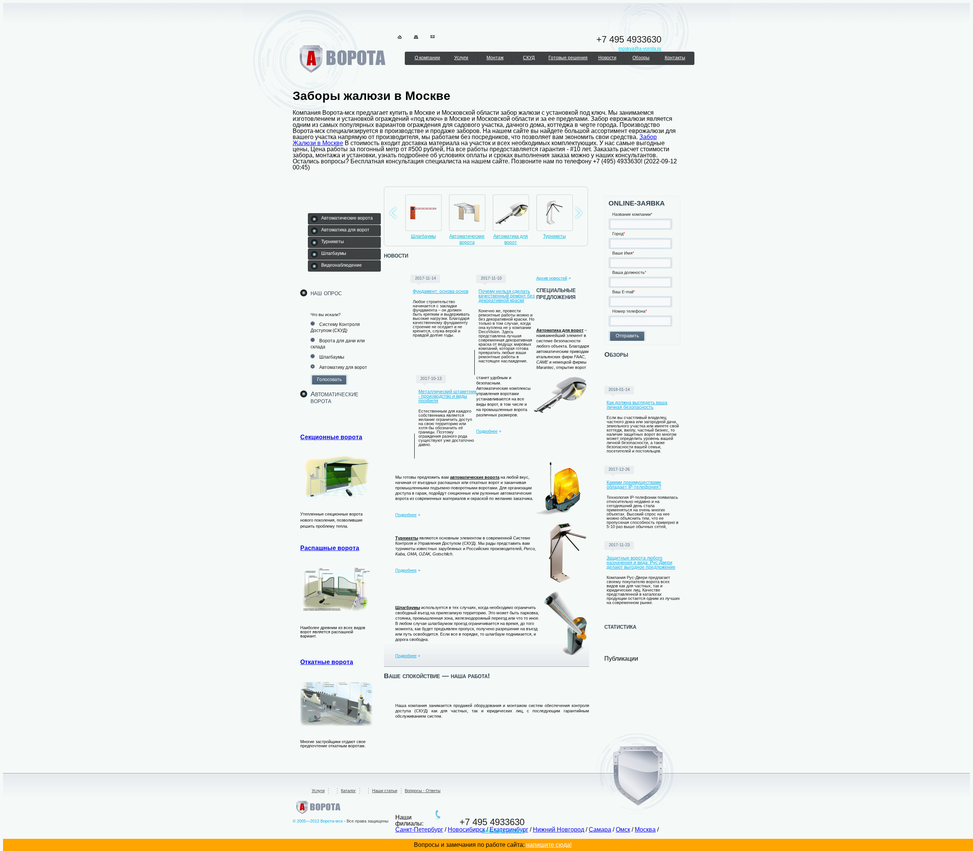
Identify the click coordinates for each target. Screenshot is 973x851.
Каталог (348, 790)
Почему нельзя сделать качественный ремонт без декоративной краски (507, 296)
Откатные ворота (326, 662)
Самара (600, 829)
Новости (607, 57)
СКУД (529, 57)
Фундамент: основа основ (440, 291)
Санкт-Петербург (419, 829)
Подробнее (487, 431)
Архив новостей (551, 278)
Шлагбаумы (423, 236)
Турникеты (554, 236)
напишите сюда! (549, 845)
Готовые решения (568, 57)
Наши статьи (384, 790)
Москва (645, 829)
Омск (623, 829)
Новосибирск (466, 829)
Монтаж (495, 57)
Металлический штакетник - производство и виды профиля (447, 396)
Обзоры (641, 57)
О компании (427, 57)
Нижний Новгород (558, 829)
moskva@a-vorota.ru (503, 831)
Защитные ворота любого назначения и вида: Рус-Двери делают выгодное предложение (641, 562)
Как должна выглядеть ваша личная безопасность (637, 405)
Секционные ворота (331, 437)
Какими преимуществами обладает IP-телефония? (634, 484)
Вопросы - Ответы (423, 790)
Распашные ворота (329, 548)
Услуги (461, 57)
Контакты (675, 57)
